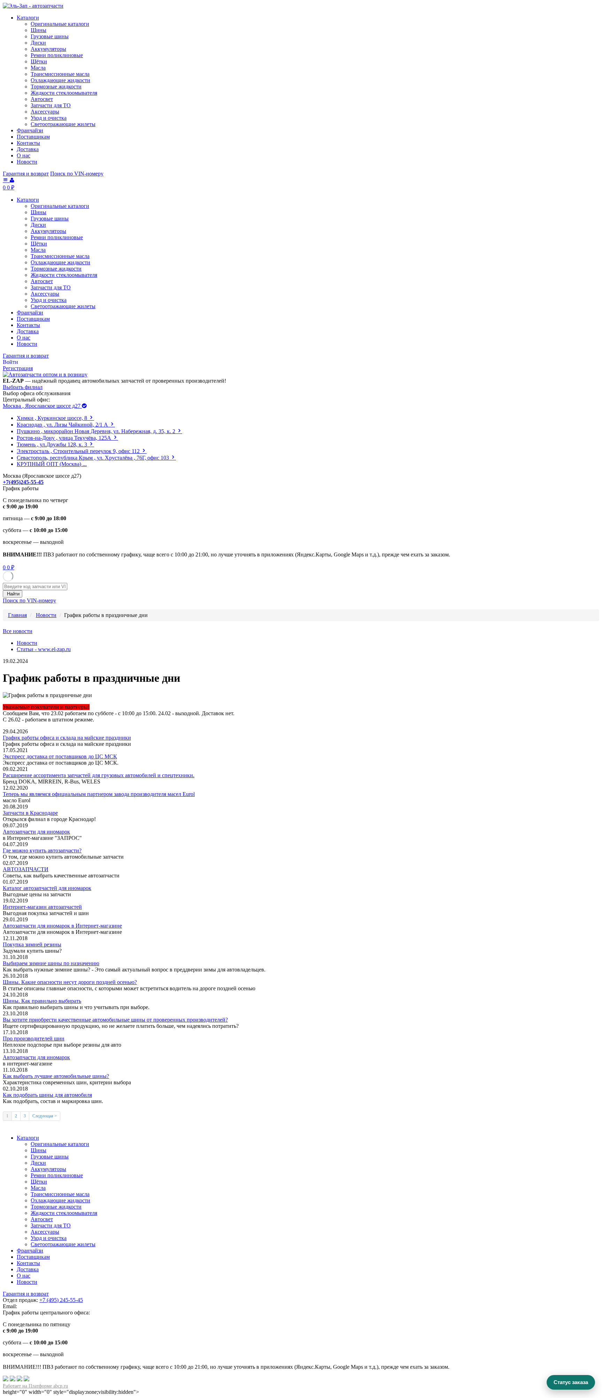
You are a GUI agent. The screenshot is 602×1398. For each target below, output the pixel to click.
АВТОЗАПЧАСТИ (25, 869)
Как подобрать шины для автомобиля (47, 1095)
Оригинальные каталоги (60, 24)
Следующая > (44, 1116)
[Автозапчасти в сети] (19, 1379)
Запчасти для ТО (51, 105)
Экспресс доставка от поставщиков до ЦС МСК (60, 756)
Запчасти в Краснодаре (30, 813)
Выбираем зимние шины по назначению (51, 963)
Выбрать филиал (23, 387)
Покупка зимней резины (32, 944)
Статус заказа (571, 1382)
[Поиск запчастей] (5, 1379)
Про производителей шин (33, 1038)
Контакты (28, 143)
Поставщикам (33, 137)
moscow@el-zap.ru (39, 1306)
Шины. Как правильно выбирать (42, 1001)
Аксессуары (45, 112)
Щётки (39, 61)
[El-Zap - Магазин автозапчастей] (45, 374)
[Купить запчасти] (12, 1379)
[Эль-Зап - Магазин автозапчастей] (33, 6)
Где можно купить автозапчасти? (42, 850)
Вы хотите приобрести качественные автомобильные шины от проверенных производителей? (115, 1020)
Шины (38, 30)
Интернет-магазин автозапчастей (42, 907)
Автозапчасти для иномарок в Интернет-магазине (62, 926)
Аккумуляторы (48, 49)
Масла (38, 68)
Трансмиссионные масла (60, 74)
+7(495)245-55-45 (23, 482)
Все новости (17, 631)
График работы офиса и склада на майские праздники (67, 738)
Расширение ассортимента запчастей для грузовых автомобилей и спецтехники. (98, 775)
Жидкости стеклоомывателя (64, 93)
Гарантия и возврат (26, 174)
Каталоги (28, 18)
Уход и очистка (49, 118)
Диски (38, 43)
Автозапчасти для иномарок (36, 832)
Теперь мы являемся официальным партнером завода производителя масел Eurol (99, 794)
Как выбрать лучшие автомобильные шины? (56, 1076)
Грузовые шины (50, 36)
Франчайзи (30, 130)
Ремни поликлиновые (57, 55)
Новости (27, 162)
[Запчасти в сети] (26, 1379)
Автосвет (42, 99)
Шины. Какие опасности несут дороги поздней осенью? (70, 982)
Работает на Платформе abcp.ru (35, 1386)
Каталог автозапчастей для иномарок (47, 888)
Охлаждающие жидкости (60, 80)
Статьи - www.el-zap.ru (44, 649)
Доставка (28, 149)
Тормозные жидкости (56, 86)
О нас (23, 155)
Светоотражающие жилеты (63, 124)
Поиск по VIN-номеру (76, 174)
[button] (10, 362)
